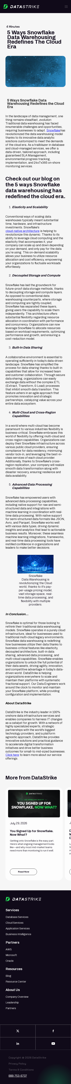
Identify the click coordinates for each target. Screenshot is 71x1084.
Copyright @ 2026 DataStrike (27, 1057)
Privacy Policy (17, 1063)
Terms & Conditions (21, 1069)
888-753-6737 (18, 1076)
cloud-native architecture (22, 231)
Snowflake (53, 130)
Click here (12, 755)
